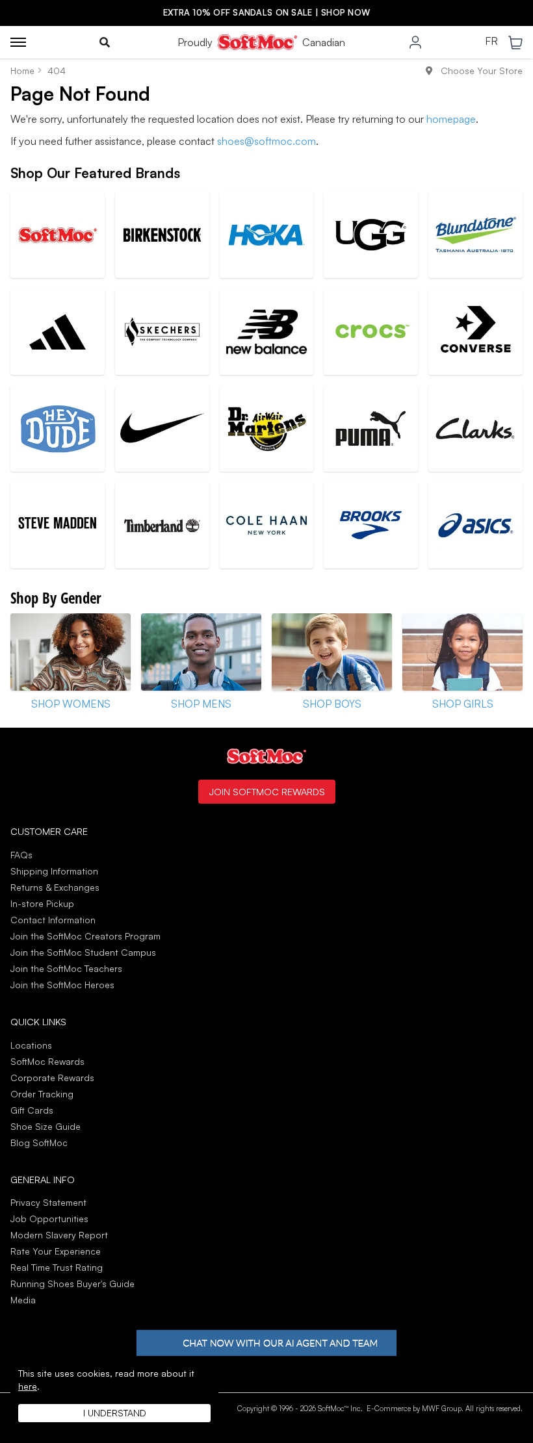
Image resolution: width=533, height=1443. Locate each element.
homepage (451, 118)
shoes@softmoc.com (266, 140)
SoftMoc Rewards (47, 1061)
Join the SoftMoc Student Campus (83, 952)
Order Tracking (41, 1093)
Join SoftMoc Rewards (267, 791)
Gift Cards (31, 1110)
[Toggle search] (105, 42)
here (27, 1386)
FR (491, 41)
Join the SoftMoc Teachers (66, 968)
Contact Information (53, 919)
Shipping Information (54, 870)
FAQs (21, 854)
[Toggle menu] (18, 42)
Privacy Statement (48, 1202)
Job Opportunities (49, 1218)
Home (22, 70)
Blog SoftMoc (39, 1142)
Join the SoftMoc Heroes (62, 984)
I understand (114, 1412)
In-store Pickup (42, 903)
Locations (31, 1045)
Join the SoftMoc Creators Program (85, 935)
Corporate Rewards (52, 1077)
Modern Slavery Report (59, 1234)
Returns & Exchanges (54, 887)
